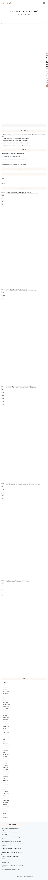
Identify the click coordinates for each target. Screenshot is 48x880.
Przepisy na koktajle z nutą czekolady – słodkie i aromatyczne (14, 164)
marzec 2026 (5, 693)
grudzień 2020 (6, 793)
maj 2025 (5, 715)
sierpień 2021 (5, 776)
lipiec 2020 (5, 804)
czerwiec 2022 (6, 754)
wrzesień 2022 (6, 748)
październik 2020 (6, 798)
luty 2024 (4, 730)
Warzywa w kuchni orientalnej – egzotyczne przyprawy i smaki (18, 192)
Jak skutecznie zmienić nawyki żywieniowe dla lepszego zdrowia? (16, 142)
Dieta (3, 178)
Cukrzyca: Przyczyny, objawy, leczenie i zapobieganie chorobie (15, 140)
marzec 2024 (5, 728)
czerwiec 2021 (6, 780)
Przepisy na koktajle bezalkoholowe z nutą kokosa (16, 289)
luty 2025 (4, 721)
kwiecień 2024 (6, 726)
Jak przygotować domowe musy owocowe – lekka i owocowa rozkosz (20, 483)
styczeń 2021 (5, 791)
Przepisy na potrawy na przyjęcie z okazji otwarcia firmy (13, 153)
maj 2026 (5, 689)
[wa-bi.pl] (8, 3)
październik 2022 (6, 745)
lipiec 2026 (5, 684)
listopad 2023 (5, 734)
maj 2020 (5, 808)
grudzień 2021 (6, 767)
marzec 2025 (5, 719)
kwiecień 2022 (6, 758)
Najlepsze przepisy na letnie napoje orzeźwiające (11, 161)
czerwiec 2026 (6, 687)
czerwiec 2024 (6, 724)
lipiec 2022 (5, 752)
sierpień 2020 (5, 802)
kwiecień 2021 (6, 785)
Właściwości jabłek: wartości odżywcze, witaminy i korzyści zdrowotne (17, 145)
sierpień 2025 (5, 708)
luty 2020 (4, 815)
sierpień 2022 (5, 750)
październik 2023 (6, 737)
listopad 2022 (5, 743)
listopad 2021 (5, 769)
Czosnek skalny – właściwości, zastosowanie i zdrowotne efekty (16, 138)
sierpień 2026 (5, 682)
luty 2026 (4, 695)
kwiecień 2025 (6, 717)
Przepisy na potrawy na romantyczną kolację (11, 869)
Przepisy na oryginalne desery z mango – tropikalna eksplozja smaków (20, 386)
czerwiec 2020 (6, 806)
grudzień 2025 (6, 700)
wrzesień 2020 (6, 800)
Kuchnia (3, 183)
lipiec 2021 (5, 778)
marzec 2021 (5, 787)
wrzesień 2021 (6, 774)
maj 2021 (5, 782)
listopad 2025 (5, 702)
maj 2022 (5, 756)
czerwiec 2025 (6, 713)
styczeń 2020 (5, 817)
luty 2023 (4, 741)
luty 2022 (4, 763)
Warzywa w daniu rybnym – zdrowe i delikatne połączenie (17, 580)
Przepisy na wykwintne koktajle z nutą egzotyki (11, 156)
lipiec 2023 (5, 739)
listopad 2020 (5, 795)
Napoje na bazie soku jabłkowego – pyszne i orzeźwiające (13, 159)
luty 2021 (4, 789)
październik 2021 (6, 772)
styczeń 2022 (5, 765)
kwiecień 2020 (6, 811)
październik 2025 (6, 704)
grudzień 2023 (6, 732)
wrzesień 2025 (6, 706)
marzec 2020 (5, 813)
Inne (2, 181)
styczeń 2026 (5, 697)
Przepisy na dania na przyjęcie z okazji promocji (11, 841)
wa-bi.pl (23, 876)
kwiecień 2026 (6, 691)
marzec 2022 (5, 761)
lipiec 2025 (5, 711)
